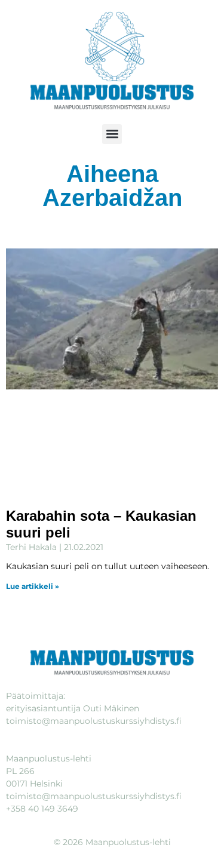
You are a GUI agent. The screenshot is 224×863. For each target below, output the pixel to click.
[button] (112, 134)
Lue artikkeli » (32, 586)
